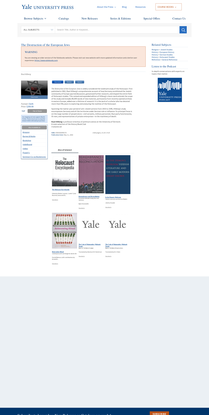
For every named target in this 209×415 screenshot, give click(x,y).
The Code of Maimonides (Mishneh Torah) (90, 245)
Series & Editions (120, 18)
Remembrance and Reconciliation (89, 196)
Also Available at (34, 127)
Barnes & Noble (29, 136)
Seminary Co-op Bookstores (34, 157)
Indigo (25, 148)
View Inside (34, 97)
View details (55, 200)
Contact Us (179, 18)
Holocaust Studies (167, 57)
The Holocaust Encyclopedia (60, 190)
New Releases (90, 18)
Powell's (26, 152)
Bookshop (27, 140)
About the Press (105, 6)
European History (167, 52)
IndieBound (27, 144)
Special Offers (151, 18)
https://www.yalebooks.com (46, 60)
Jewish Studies (166, 49)
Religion (155, 49)
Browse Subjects (33, 18)
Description (57, 82)
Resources (140, 6)
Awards (80, 82)
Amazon (26, 132)
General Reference (169, 59)
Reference (156, 59)
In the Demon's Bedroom (113, 197)
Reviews (69, 82)
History (155, 52)
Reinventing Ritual (58, 252)
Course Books (165, 6)
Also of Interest (65, 150)
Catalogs (64, 18)
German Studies (166, 54)
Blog (124, 6)
